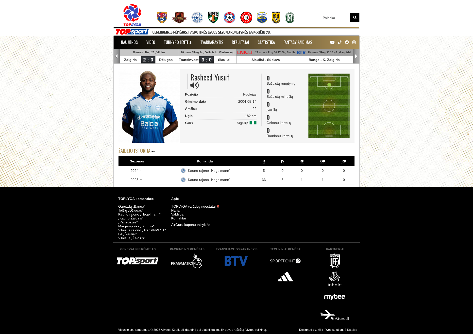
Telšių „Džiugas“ (130, 210)
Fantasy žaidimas (298, 42)
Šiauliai (224, 60)
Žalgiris (130, 60)
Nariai (175, 210)
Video (150, 42)
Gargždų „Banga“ (131, 206)
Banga (314, 60)
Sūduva (273, 60)
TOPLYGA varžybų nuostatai (194, 206)
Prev (117, 56)
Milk (320, 330)
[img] (194, 85)
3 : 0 (207, 59)
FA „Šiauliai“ (127, 234)
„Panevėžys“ (128, 222)
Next (356, 56)
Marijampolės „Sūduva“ (136, 226)
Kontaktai (178, 218)
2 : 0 (148, 59)
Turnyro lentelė (178, 42)
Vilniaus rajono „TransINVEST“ (142, 230)
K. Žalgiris (331, 60)
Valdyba (177, 214)
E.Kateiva (350, 330)
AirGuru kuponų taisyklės (190, 225)
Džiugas (166, 60)
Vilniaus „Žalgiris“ (131, 238)
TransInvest (189, 60)
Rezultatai (240, 42)
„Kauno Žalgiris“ (130, 218)
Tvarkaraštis (211, 42)
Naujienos (129, 42)
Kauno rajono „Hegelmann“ (209, 171)
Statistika (266, 42)
